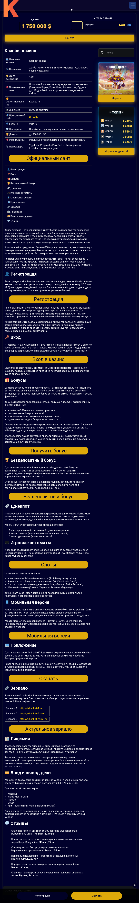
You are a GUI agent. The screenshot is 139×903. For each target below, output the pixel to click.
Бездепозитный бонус (23, 183)
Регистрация (17, 169)
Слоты (48, 565)
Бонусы (14, 179)
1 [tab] (72, 10)
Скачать (48, 678)
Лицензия (16, 211)
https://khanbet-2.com (32, 713)
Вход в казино (49, 359)
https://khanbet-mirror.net (34, 719)
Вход (13, 174)
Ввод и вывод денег (21, 216)
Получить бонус (49, 451)
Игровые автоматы (21, 192)
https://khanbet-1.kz (31, 708)
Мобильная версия (21, 197)
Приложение (17, 202)
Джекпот (15, 188)
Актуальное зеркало (48, 729)
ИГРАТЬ (33, 117)
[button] (132, 5)
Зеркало (15, 207)
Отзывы (14, 221)
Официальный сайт (48, 158)
